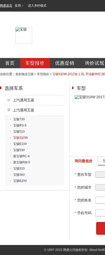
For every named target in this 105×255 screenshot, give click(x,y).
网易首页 (6, 5)
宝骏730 (19, 119)
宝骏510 (19, 131)
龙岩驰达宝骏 (24, 74)
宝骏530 (19, 150)
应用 (18, 5)
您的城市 (83, 187)
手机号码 (83, 213)
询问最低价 (84, 161)
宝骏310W (20, 138)
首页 (10, 63)
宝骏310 (19, 168)
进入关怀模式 (37, 5)
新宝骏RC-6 (21, 156)
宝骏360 (19, 174)
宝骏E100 (20, 144)
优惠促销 (64, 63)
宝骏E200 (20, 181)
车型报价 (35, 63)
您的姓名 (83, 200)
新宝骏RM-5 (21, 162)
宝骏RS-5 (20, 125)
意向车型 (83, 174)
